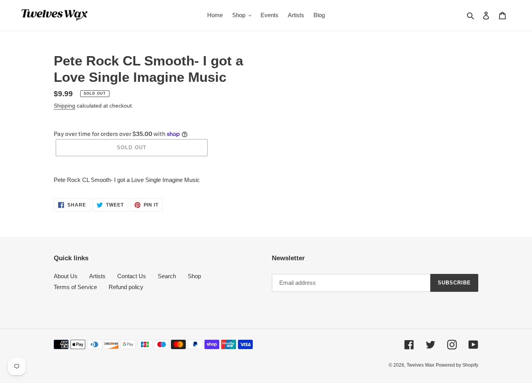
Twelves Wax (420, 365)
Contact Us (131, 276)
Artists (97, 276)
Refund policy (126, 287)
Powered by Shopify (457, 365)
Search (167, 276)
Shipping (64, 105)
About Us (66, 276)
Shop (194, 276)
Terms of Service (75, 287)
